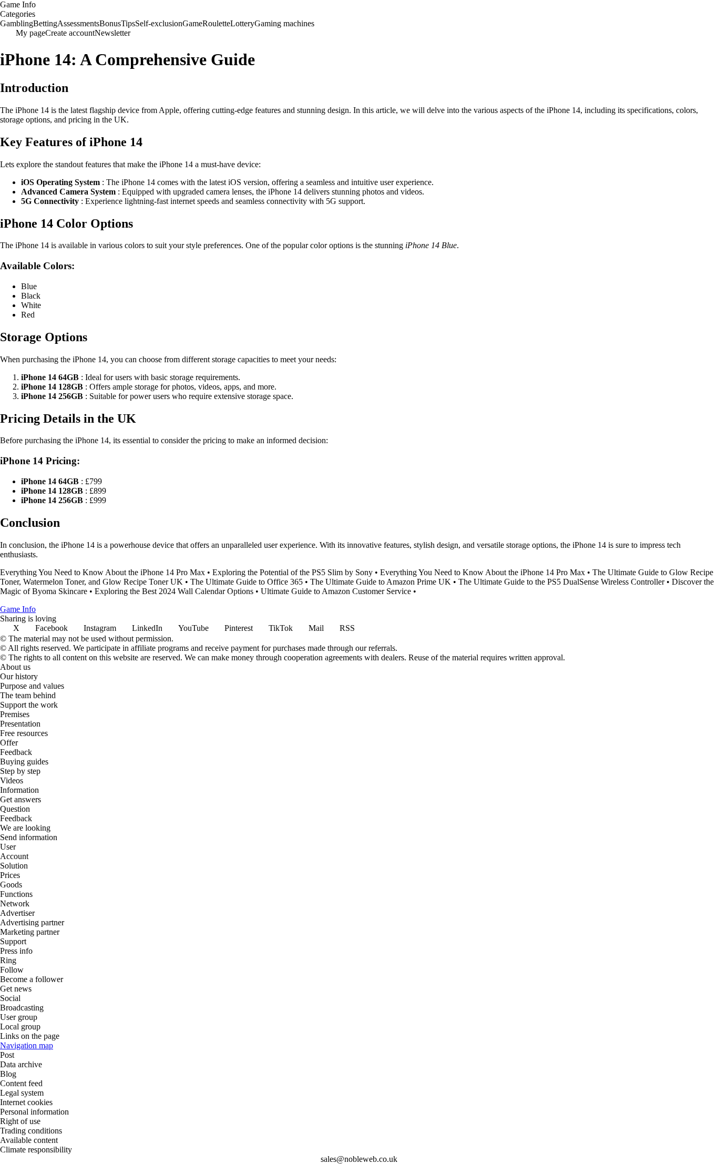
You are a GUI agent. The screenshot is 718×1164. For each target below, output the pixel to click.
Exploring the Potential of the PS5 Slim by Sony (292, 572)
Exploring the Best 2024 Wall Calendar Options (174, 591)
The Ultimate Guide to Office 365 (246, 581)
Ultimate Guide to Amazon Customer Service (336, 591)
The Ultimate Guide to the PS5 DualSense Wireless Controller (561, 581)
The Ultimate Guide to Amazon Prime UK (380, 581)
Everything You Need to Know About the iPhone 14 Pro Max (102, 572)
